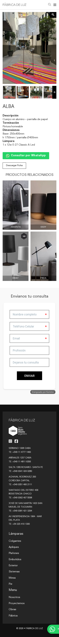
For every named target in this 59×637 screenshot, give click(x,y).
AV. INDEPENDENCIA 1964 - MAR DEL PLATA (25, 518)
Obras (12, 609)
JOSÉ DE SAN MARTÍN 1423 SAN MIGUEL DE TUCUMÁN (25, 505)
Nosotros (14, 597)
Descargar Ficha (14, 165)
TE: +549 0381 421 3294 (20, 511)
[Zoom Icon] (53, 15)
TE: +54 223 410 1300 (19, 524)
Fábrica (13, 615)
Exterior (13, 565)
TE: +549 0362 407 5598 (20, 498)
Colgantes (15, 541)
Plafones (14, 553)
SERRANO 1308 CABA (20, 448)
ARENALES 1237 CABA (20, 458)
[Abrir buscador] (50, 4)
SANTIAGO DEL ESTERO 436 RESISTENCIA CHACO (23, 492)
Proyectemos (17, 603)
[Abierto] (54, 4)
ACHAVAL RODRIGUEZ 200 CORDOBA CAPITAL (22, 479)
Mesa (12, 578)
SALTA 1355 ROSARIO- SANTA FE (26, 467)
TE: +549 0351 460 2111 (20, 485)
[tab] (21, 339)
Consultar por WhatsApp (28, 155)
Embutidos (15, 559)
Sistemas (14, 571)
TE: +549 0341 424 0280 (20, 471)
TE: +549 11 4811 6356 (20, 462)
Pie (10, 584)
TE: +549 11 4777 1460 (20, 452)
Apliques (14, 547)
